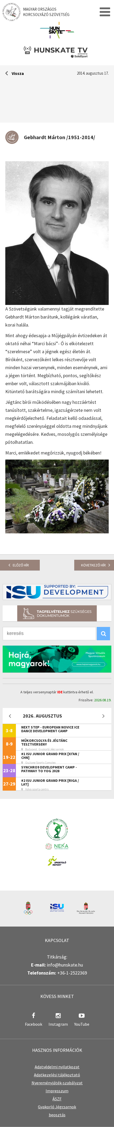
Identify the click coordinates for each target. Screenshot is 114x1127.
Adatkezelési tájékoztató (57, 1074)
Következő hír (93, 565)
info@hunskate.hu (65, 965)
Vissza (18, 73)
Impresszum (57, 1090)
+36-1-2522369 (72, 973)
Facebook (33, 1024)
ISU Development (57, 592)
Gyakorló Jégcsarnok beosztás (57, 1110)
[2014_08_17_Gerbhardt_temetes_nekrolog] (57, 532)
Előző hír (21, 565)
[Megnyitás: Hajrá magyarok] (57, 659)
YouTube (81, 1024)
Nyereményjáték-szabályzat (57, 1082)
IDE (60, 692)
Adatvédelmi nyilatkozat (57, 1066)
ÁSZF (57, 1098)
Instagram (58, 1024)
